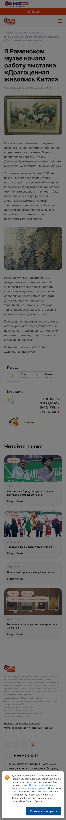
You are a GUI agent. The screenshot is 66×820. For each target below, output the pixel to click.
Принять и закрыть (43, 811)
